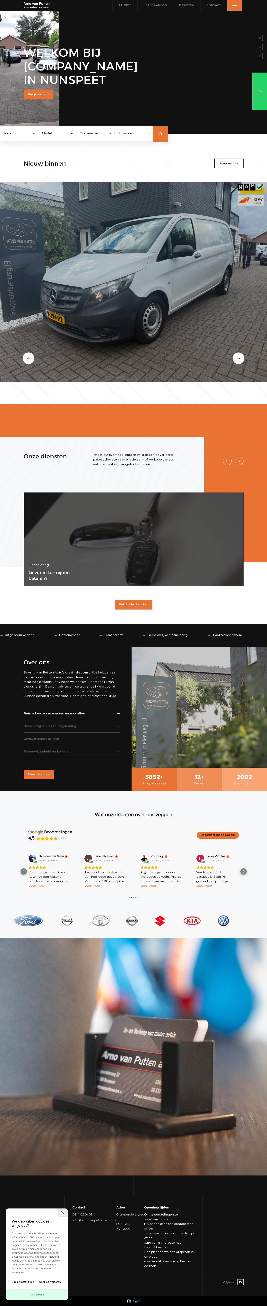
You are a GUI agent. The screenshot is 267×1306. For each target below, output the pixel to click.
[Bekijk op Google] (32, 858)
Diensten (186, 5)
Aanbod (125, 5)
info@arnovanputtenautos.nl (94, 1220)
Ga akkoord (37, 1294)
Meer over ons (39, 774)
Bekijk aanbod (38, 94)
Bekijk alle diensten (133, 604)
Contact (213, 5)
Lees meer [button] (37, 885)
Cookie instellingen (23, 1281)
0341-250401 (82, 1214)
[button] (24, 871)
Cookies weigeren (50, 1281)
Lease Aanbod (155, 5)
